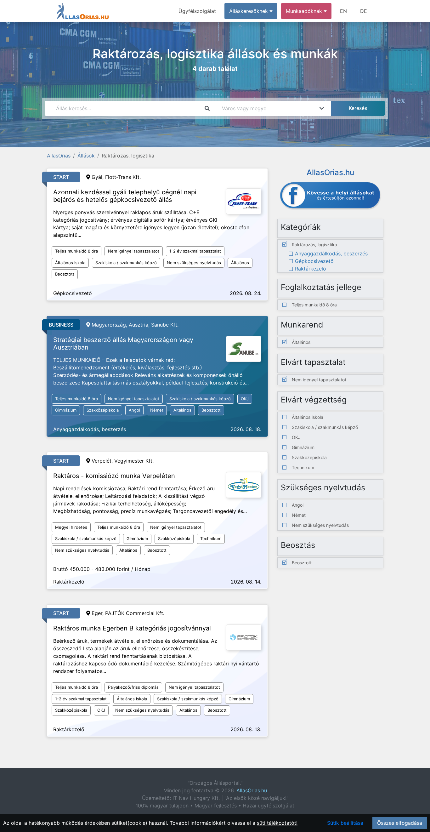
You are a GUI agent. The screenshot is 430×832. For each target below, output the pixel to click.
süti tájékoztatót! (277, 823)
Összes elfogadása (399, 823)
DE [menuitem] (363, 11)
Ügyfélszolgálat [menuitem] (197, 11)
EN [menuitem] (343, 11)
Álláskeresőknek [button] (249, 11)
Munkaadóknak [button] (305, 11)
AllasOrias (59, 155)
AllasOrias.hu (251, 790)
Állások (86, 155)
